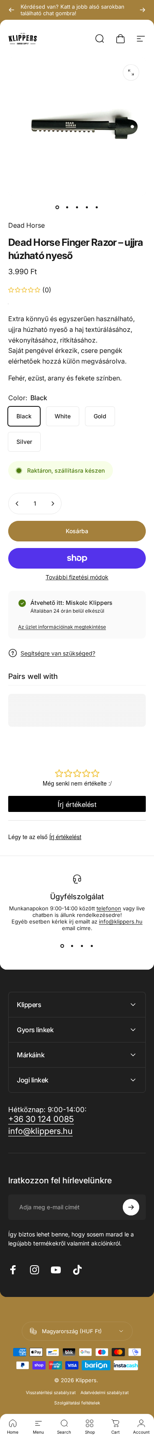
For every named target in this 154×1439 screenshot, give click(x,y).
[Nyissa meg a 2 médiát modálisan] (131, 72)
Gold (100, 416)
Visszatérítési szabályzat (51, 1392)
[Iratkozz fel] (131, 1207)
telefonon (109, 908)
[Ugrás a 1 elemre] (67, 207)
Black (24, 416)
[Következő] (142, 10)
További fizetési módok (77, 577)
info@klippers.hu (121, 921)
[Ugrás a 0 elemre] (57, 207)
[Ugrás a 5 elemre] (97, 207)
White (63, 416)
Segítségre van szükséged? (58, 653)
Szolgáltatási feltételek (77, 1403)
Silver (24, 441)
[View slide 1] (62, 946)
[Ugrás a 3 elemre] (77, 207)
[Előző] (11, 10)
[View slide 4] (92, 946)
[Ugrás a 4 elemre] (87, 207)
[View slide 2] (72, 946)
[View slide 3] (82, 946)
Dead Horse (26, 225)
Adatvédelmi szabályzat (104, 1392)
